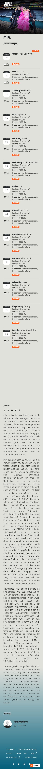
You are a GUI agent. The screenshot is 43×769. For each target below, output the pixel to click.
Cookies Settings (30, 758)
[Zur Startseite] (7, 4)
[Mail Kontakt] (15, 725)
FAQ (25, 754)
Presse (18, 754)
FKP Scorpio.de (7, 8)
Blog (32, 754)
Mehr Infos (22, 726)
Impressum (11, 750)
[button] (38, 5)
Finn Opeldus (21, 722)
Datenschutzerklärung (27, 750)
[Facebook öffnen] (19, 764)
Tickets (16, 64)
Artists (17, 8)
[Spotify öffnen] (30, 764)
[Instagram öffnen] (13, 764)
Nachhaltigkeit (12, 758)
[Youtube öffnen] (24, 764)
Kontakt (9, 754)
